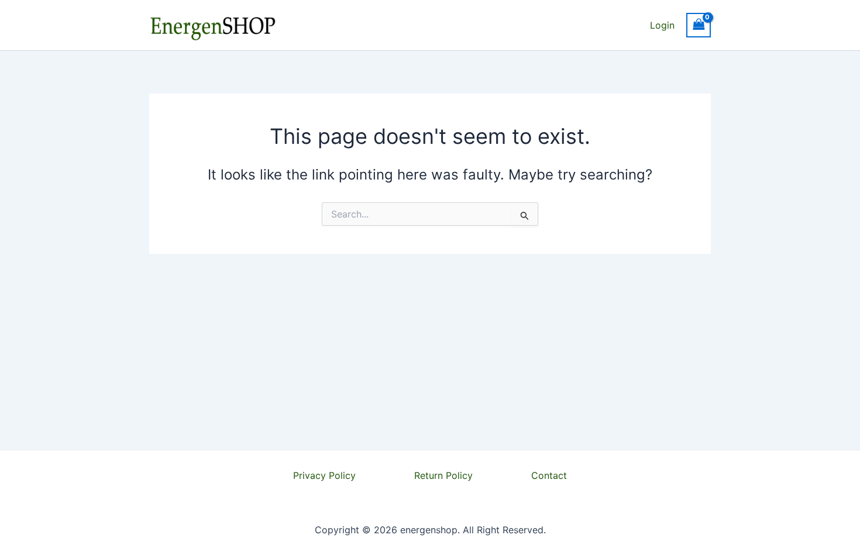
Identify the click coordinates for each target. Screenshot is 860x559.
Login (662, 25)
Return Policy (443, 475)
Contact (549, 475)
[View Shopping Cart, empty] (698, 25)
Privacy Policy (324, 475)
